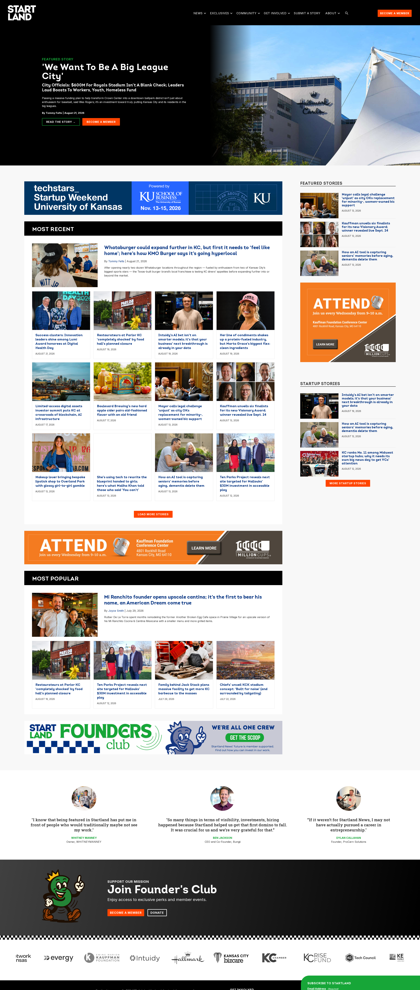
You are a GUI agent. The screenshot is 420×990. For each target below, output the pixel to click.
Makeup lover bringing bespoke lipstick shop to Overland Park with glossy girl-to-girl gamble (60, 482)
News (198, 13)
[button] (205, 13)
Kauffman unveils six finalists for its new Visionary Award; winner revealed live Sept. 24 (244, 411)
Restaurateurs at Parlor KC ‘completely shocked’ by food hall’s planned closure (120, 340)
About (330, 13)
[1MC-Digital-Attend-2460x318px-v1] (153, 547)
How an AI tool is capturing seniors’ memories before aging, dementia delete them (181, 482)
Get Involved (275, 13)
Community (246, 13)
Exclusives (219, 13)
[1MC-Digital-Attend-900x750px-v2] (348, 322)
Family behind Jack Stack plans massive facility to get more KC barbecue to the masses (184, 689)
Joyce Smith (116, 610)
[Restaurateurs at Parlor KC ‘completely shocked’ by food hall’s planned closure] (123, 310)
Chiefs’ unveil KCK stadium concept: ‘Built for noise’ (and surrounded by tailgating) (243, 689)
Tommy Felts (116, 261)
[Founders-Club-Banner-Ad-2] (153, 737)
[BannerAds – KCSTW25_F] (153, 197)
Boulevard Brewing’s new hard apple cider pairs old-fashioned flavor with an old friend (122, 411)
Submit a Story (307, 13)
